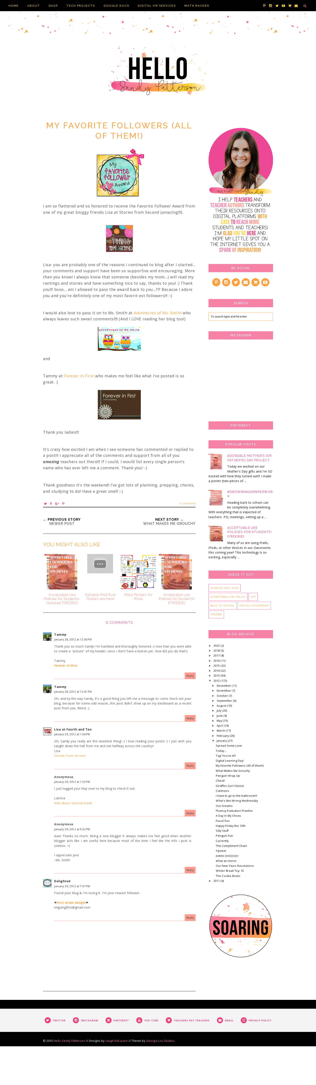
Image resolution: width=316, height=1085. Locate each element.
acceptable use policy (227, 596)
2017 (217, 655)
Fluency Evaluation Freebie (234, 811)
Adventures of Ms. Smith (158, 312)
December (224, 686)
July (219, 710)
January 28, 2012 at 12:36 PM (73, 639)
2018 (217, 650)
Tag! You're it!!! (226, 756)
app (253, 596)
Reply (190, 676)
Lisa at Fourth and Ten (73, 729)
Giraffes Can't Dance (230, 786)
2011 (217, 881)
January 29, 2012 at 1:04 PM (72, 734)
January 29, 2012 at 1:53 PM (72, 782)
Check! (220, 781)
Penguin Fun (224, 836)
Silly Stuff (222, 831)
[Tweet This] (45, 503)
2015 (217, 666)
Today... (221, 751)
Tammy (60, 634)
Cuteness (222, 791)
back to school (222, 605)
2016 (217, 661)
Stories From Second (70, 756)
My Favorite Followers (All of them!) (240, 765)
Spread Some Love (229, 745)
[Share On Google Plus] (57, 503)
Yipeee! (221, 851)
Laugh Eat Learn (116, 1041)
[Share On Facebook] (51, 503)
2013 (217, 675)
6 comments (187, 503)
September (225, 701)
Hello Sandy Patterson (69, 1041)
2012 (217, 681)
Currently (222, 841)
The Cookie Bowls (228, 876)
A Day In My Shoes (228, 816)
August (222, 705)
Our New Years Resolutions (235, 866)
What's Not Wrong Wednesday (237, 801)
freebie (216, 614)
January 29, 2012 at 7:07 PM (72, 886)
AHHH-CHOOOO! (227, 856)
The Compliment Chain (231, 846)
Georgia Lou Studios (160, 1041)
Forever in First (79, 375)
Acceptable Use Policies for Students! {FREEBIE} (249, 532)
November (224, 690)
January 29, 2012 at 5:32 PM (72, 829)
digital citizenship (254, 605)
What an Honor (226, 861)
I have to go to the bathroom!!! (236, 796)
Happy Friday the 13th (231, 826)
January (222, 741)
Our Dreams (224, 806)
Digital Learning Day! (230, 761)
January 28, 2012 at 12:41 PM (73, 692)
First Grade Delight (71, 903)
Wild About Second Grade (73, 803)
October (223, 696)
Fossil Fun (223, 821)
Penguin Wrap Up (228, 776)
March (221, 730)
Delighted (62, 881)
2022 (217, 646)
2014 (217, 670)
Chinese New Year (224, 587)
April (220, 725)
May (220, 721)
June (220, 716)
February (223, 736)
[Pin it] (63, 503)
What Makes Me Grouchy (233, 771)
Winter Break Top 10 (230, 871)
